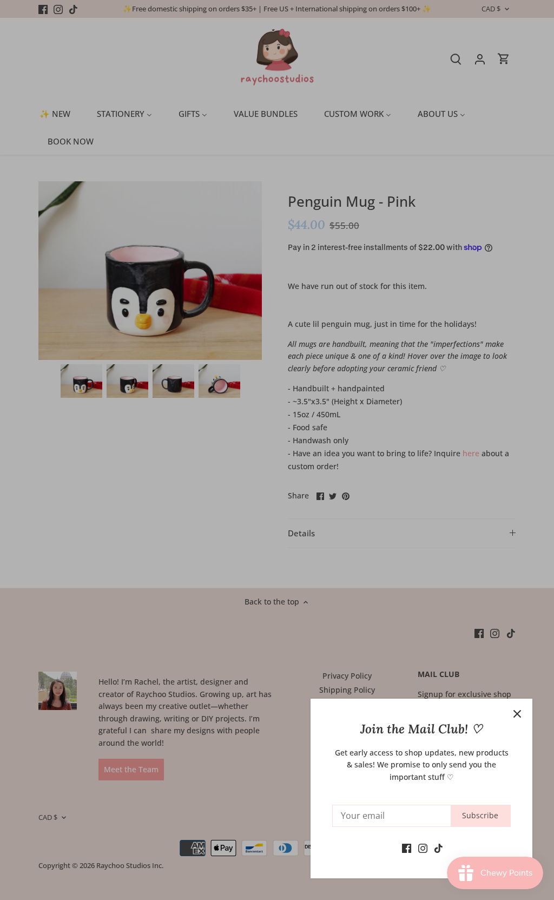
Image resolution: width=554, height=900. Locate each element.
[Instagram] (422, 847)
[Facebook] (406, 847)
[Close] (517, 714)
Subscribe (480, 815)
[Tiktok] (438, 847)
